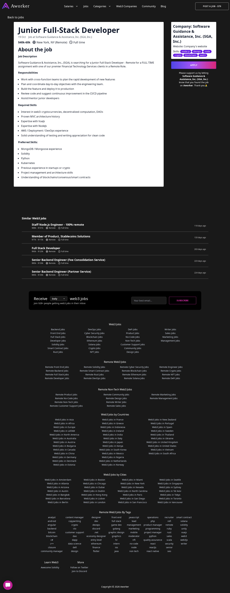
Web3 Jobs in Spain (162, 427)
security (169, 543)
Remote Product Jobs (66, 394)
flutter (96, 551)
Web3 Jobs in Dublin (94, 490)
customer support (74, 532)
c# (52, 539)
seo (169, 551)
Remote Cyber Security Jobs (134, 366)
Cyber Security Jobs (94, 333)
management (134, 524)
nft (134, 539)
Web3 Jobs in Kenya (112, 445)
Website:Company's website (190, 46)
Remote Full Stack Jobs (57, 374)
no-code (134, 543)
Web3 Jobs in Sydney (170, 487)
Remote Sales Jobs (116, 405)
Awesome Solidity (50, 567)
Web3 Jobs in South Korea (112, 449)
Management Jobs (170, 340)
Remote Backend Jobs (57, 370)
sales (169, 536)
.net (96, 532)
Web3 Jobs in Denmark (64, 460)
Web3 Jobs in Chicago (94, 483)
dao (75, 536)
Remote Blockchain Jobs (134, 370)
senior (169, 547)
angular (52, 524)
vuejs (184, 532)
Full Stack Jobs (58, 336)
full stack (116, 521)
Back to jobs (16, 17)
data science (74, 543)
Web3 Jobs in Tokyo (170, 494)
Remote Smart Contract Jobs (94, 370)
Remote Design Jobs (116, 398)
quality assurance (152, 539)
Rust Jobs (58, 351)
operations (152, 517)
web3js (184, 539)
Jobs (85, 6)
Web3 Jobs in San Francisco (132, 502)
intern (116, 543)
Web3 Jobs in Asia (64, 419)
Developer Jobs (58, 340)
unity (184, 528)
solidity (184, 524)
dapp (74, 539)
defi (75, 547)
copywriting (75, 521)
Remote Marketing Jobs (163, 394)
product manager (153, 524)
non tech (134, 551)
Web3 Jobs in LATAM (64, 430)
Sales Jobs (170, 333)
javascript (134, 517)
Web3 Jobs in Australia (64, 438)
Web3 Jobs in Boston (94, 479)
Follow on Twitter (79, 567)
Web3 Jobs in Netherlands (113, 460)
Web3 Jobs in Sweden (162, 430)
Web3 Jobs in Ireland (113, 430)
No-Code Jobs (133, 336)
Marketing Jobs (170, 336)
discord (96, 528)
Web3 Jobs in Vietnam (162, 449)
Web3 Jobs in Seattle (170, 479)
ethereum (96, 543)
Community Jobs (132, 348)
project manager (153, 532)
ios (116, 547)
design (74, 551)
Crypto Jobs (94, 348)
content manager (75, 517)
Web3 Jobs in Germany (64, 457)
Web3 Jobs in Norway (113, 464)
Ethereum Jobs (94, 340)
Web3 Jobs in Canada (64, 449)
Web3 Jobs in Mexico (113, 453)
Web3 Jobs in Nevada (132, 487)
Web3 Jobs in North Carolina (132, 490)
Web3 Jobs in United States (162, 445)
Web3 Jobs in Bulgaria (64, 445)
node (134, 547)
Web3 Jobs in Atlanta (58, 483)
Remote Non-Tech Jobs (66, 402)
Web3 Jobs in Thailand (162, 434)
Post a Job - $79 (212, 6)
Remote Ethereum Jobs (134, 374)
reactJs (152, 547)
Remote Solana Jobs (134, 378)
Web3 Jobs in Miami (132, 479)
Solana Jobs (94, 344)
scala (169, 539)
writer (184, 543)
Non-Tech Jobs (132, 340)
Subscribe (183, 300)
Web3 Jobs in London (94, 502)
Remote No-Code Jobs (66, 398)
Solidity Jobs (58, 344)
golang (116, 528)
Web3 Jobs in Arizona (58, 487)
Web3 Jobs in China (64, 453)
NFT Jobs (94, 351)
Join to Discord (79, 571)
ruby (169, 528)
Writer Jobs (170, 329)
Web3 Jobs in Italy (112, 438)
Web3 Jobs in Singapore (170, 483)
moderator (134, 536)
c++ (52, 543)
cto (74, 528)
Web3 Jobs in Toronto (170, 498)
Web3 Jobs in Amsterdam (58, 479)
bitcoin (51, 532)
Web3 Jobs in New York (132, 483)
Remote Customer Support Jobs (66, 405)
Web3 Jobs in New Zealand (162, 419)
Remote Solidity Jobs (94, 366)
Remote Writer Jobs (116, 402)
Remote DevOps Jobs (94, 378)
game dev (116, 524)
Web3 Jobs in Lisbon (94, 498)
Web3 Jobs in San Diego (132, 498)
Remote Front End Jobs (57, 366)
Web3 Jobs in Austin (57, 490)
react (153, 543)
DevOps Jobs (94, 329)
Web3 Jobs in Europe (64, 427)
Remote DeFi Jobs (171, 378)
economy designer (96, 536)
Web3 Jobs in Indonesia (112, 427)
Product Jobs (132, 333)
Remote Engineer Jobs (171, 366)
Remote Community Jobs (116, 394)
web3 (184, 536)
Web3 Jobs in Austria (64, 442)
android (52, 521)
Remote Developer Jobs (57, 378)
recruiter (169, 517)
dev (96, 521)
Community (149, 6)
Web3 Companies (126, 6)
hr (116, 539)
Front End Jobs (58, 333)
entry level (96, 539)
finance (96, 547)
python (152, 536)
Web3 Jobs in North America (64, 434)
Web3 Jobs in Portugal (162, 423)
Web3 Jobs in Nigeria (113, 457)
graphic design (116, 532)
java (116, 551)
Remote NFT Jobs (171, 374)
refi (169, 521)
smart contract (184, 517)
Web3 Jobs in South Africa (162, 453)
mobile (134, 532)
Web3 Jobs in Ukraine (162, 438)
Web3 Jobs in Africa (64, 423)
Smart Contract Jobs (58, 348)
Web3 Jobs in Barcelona (58, 498)
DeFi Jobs (133, 329)
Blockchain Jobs (94, 336)
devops (96, 524)
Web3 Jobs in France (112, 419)
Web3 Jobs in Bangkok (57, 494)
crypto (74, 524)
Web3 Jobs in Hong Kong (94, 494)
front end (116, 517)
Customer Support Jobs (133, 344)
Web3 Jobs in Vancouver (170, 502)
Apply (193, 65)
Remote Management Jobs (164, 398)
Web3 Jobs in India (113, 434)
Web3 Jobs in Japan (113, 442)
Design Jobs (133, 351)
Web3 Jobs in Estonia (64, 464)
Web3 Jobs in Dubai (94, 487)
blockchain (51, 536)
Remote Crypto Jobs (171, 370)
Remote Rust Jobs (94, 374)
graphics (116, 536)
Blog (163, 6)
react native (153, 551)
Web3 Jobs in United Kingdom (162, 442)
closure (52, 547)
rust (169, 532)
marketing (134, 528)
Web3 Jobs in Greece (113, 423)
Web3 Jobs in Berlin (58, 502)
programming (153, 528)
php (153, 521)
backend (51, 528)
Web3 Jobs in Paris (132, 494)
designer (96, 517)
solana (184, 521)
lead (134, 521)
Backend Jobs (58, 329)
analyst (52, 517)
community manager (52, 551)
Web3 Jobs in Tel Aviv (170, 490)
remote (169, 524)
